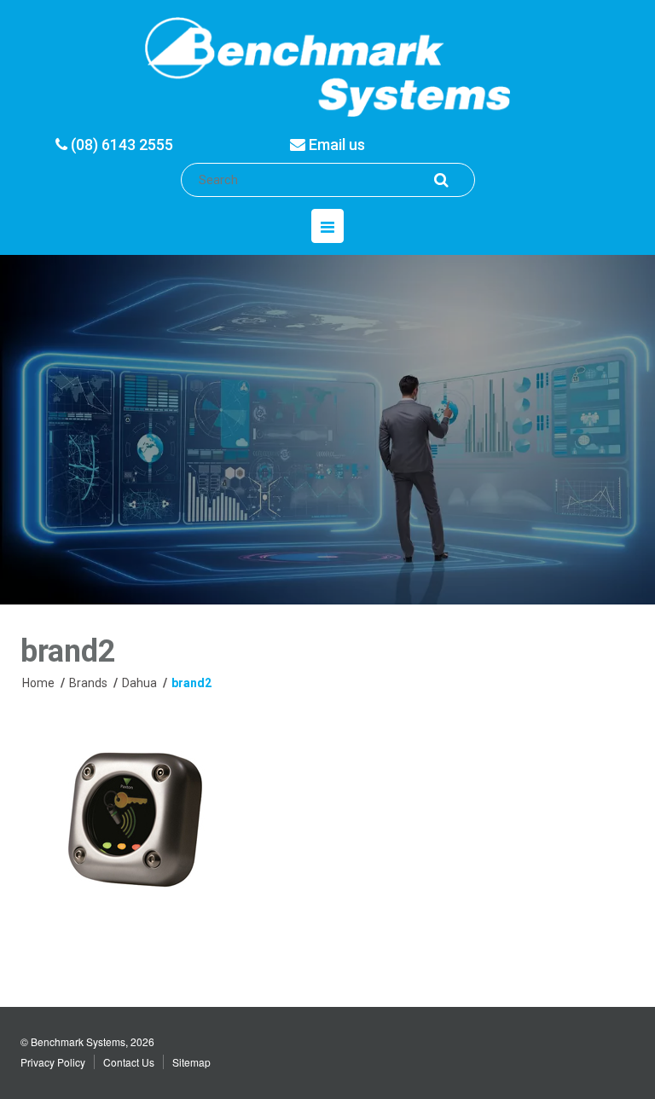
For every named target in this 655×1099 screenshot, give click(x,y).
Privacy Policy (52, 1062)
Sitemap (191, 1062)
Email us (335, 144)
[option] (327, 429)
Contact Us (128, 1062)
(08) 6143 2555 (120, 144)
